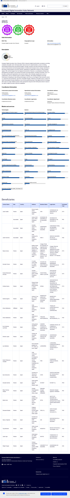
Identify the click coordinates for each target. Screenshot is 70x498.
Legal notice (40, 487)
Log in (38, 6)
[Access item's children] (23, 13)
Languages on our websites (18, 487)
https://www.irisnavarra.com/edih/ (54, 43)
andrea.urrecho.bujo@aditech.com (8, 95)
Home (3, 13)
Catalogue (12, 13)
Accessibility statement (57, 459)
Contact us (29, 485)
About (7, 13)
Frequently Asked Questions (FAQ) (60, 464)
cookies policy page (22, 493)
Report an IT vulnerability (7, 487)
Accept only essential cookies (59, 494)
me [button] (44, 6)
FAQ (47, 13)
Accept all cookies (46, 494)
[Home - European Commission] (10, 5)
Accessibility (47, 487)
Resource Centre (40, 13)
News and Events (29, 13)
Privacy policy (34, 487)
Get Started (19, 13)
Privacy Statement (56, 466)
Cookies (27, 487)
